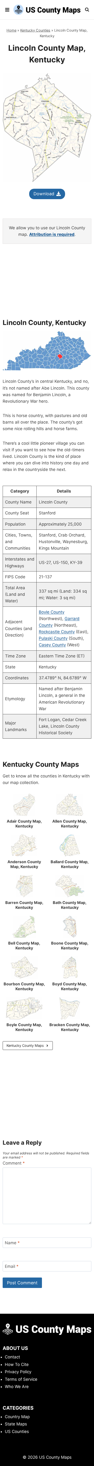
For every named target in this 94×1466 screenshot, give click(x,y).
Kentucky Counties (35, 30)
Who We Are (17, 1386)
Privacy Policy (18, 1371)
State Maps (16, 1424)
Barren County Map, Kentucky (24, 905)
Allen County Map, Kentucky (69, 823)
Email (12, 1266)
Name (12, 1242)
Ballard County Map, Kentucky (70, 864)
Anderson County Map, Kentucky (24, 864)
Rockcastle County (57, 631)
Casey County (52, 644)
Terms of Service (21, 1379)
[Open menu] (7, 9)
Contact (12, 1357)
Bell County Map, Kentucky (24, 945)
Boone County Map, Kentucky (69, 945)
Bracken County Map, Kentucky (69, 1027)
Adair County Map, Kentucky (24, 823)
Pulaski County (53, 638)
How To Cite (17, 1364)
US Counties (17, 1431)
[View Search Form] (87, 9)
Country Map (17, 1416)
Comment (14, 1163)
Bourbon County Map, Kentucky (24, 986)
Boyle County (51, 612)
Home (11, 30)
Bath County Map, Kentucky (70, 905)
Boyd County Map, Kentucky (69, 986)
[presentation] (24, 805)
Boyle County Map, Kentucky (24, 1027)
